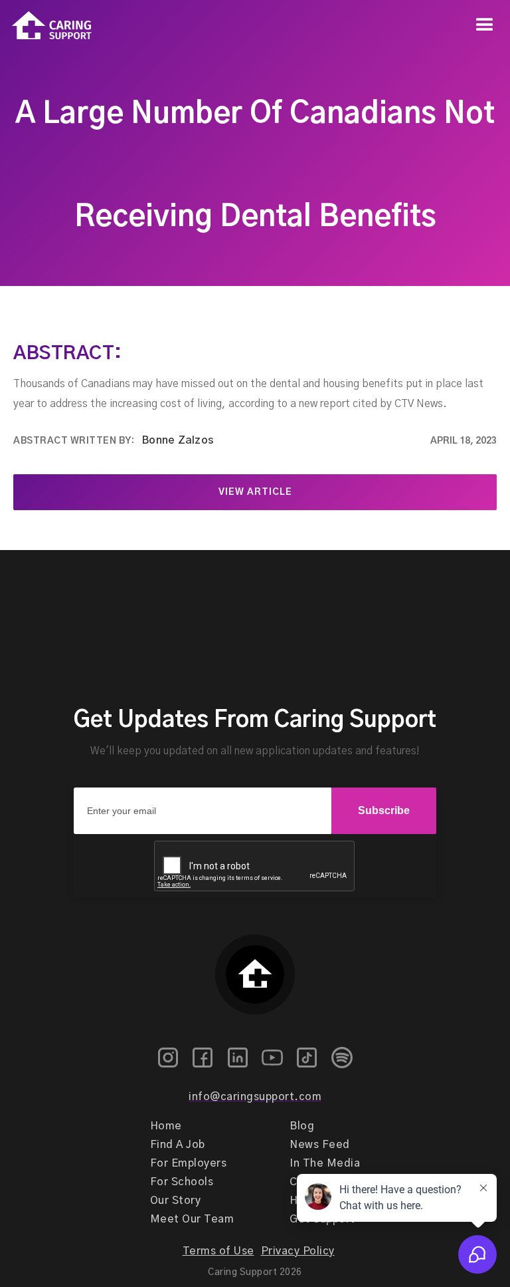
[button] (485, 25)
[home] (46, 25)
